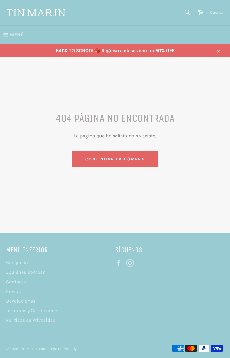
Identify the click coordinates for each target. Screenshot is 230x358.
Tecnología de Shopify (57, 348)
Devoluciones (20, 301)
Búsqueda (17, 262)
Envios (13, 291)
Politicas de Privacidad (30, 320)
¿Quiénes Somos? (25, 272)
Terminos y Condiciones (32, 310)
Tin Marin (28, 348)
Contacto (16, 282)
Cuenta (216, 12)
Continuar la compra (115, 159)
